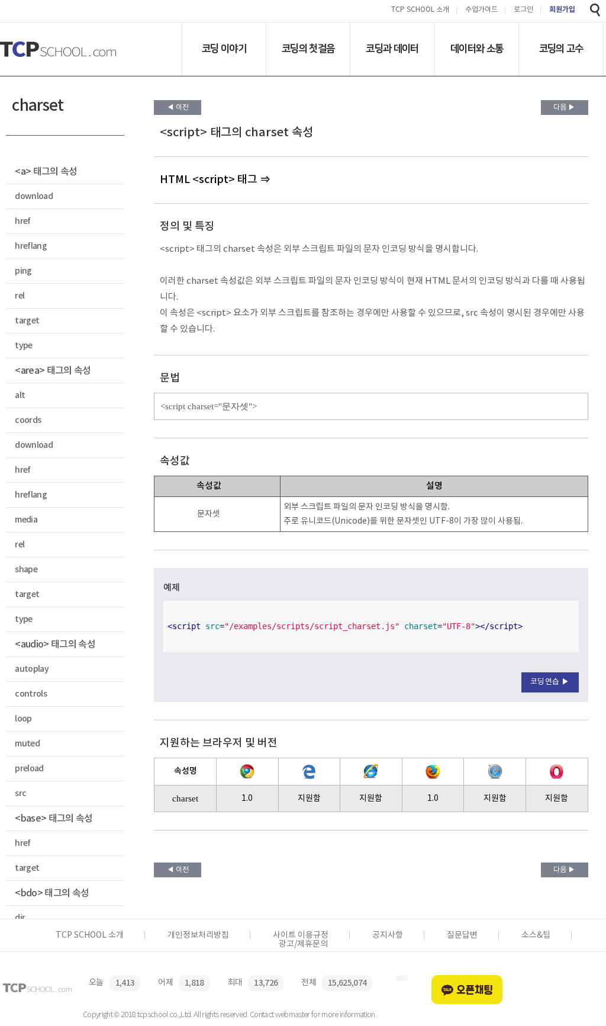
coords (28, 420)
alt (20, 395)
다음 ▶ (564, 107)
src (20, 793)
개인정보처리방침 (198, 935)
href (22, 221)
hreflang (31, 246)
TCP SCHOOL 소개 (420, 10)
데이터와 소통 (476, 48)
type (23, 346)
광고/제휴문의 (303, 944)
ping (23, 271)
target (27, 321)
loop (23, 719)
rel (19, 296)
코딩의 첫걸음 (308, 48)
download (34, 196)
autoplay (32, 669)
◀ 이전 (178, 107)
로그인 (523, 10)
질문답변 (462, 935)
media (26, 520)
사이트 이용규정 (300, 935)
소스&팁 (535, 935)
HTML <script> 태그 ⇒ (215, 180)
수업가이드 (481, 10)
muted (27, 744)
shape (26, 570)
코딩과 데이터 (392, 48)
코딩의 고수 (561, 48)
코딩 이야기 (224, 48)
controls (31, 694)
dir (20, 918)
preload (29, 769)
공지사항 (387, 935)
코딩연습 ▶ (550, 682)
